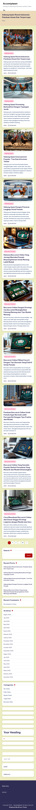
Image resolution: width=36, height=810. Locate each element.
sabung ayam (9, 53)
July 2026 (6, 618)
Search (7, 550)
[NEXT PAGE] (26, 542)
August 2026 (7, 614)
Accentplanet (10, 3)
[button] (26, 542)
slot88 (5, 766)
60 (22, 542)
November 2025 (8, 644)
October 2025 (8, 647)
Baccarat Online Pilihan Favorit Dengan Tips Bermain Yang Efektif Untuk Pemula (18, 362)
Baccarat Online (10, 251)
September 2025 (8, 651)
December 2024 (8, 677)
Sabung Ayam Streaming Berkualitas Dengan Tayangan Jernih (16, 106)
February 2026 (8, 634)
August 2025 (7, 654)
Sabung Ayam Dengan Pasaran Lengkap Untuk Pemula (18, 585)
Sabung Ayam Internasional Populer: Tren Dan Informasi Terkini (15, 159)
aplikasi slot (7, 774)
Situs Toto (7, 759)
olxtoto (4, 792)
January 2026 (8, 637)
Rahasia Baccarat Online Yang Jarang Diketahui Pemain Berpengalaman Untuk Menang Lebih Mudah (16, 591)
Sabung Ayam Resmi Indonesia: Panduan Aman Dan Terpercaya (18, 567)
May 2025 (6, 664)
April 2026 (7, 627)
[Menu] (4, 10)
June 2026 (7, 621)
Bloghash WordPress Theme (18, 807)
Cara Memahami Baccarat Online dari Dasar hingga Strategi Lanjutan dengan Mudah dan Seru (17, 519)
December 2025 (8, 641)
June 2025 (7, 660)
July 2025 (6, 657)
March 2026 (7, 631)
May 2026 (6, 624)
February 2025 (8, 674)
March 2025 (7, 670)
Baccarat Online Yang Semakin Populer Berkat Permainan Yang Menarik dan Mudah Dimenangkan (17, 467)
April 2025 (7, 667)
